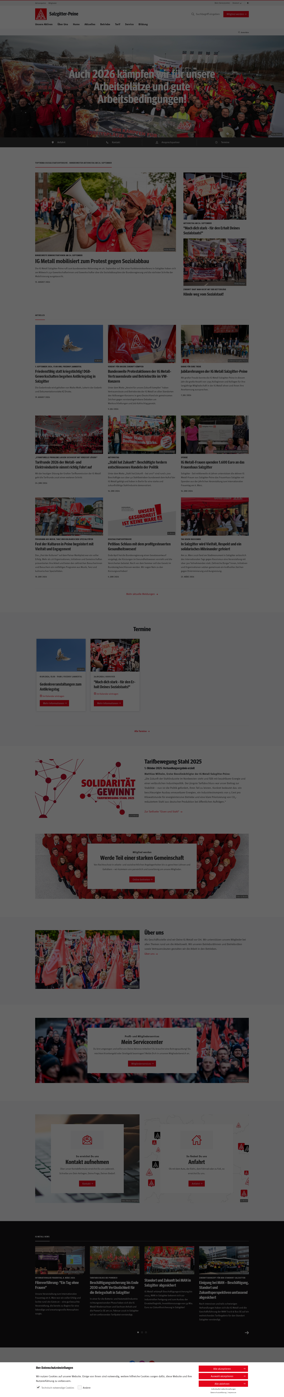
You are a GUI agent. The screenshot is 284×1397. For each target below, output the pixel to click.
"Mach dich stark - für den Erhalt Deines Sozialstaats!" (114, 684)
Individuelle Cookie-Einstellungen (223, 1389)
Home (76, 24)
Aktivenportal (40, 3)
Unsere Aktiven (44, 24)
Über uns (149, 953)
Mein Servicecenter (222, 3)
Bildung (143, 24)
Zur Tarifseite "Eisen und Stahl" (161, 811)
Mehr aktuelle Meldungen (140, 594)
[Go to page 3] (146, 1332)
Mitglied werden (235, 14)
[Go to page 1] (138, 1332)
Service (129, 24)
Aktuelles (89, 24)
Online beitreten (141, 879)
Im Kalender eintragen (53, 696)
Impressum (232, 1392)
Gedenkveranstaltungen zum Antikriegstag (61, 686)
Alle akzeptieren (222, 1368)
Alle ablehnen (222, 1383)
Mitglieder (52, 3)
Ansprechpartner (171, 142)
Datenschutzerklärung (218, 1392)
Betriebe (105, 24)
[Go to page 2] (142, 1332)
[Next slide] (247, 1332)
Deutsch (236, 3)
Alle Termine (140, 731)
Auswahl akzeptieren (222, 1376)
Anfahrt (61, 142)
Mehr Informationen (53, 703)
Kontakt (116, 142)
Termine (225, 142)
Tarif (117, 24)
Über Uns (63, 24)
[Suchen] (193, 14)
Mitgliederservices (141, 1063)
